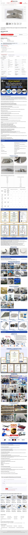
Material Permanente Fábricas (12, 527)
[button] (25, 56)
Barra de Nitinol (2, 516)
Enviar (7, 488)
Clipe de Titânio (15, 517)
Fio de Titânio (2, 517)
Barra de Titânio (15, 516)
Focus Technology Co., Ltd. (12, 531)
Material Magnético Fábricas (4, 527)
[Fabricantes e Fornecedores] (14, 1)
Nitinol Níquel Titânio (9, 517)
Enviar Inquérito (7, 34)
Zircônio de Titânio (9, 516)
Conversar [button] (21, 34)
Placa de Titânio (22, 517)
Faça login (2, 51)
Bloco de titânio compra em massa (20, 527)
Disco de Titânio (22, 516)
